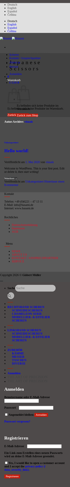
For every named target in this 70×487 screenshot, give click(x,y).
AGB (15, 231)
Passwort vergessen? (17, 421)
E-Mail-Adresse (15, 446)
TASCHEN (17, 360)
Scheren (14, 54)
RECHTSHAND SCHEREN (25, 307)
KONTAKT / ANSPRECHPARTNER (35, 258)
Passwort (11, 407)
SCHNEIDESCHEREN (25, 310)
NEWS (16, 251)
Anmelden (41, 415)
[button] (8, 76)
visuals (28, 121)
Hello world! (16, 150)
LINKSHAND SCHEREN (24, 330)
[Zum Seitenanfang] (1, 281)
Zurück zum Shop (27, 115)
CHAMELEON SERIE (24, 313)
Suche (11, 288)
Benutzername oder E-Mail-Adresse (28, 397)
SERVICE (18, 261)
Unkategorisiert (11, 142)
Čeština (11, 14)
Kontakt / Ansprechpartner (25, 58)
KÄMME (15, 353)
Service (13, 66)
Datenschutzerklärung (25, 224)
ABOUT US (19, 254)
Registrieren (12, 476)
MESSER (15, 356)
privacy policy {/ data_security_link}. (25, 468)
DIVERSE (16, 363)
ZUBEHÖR (15, 350)
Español (12, 11)
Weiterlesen (10, 178)
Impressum (18, 228)
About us (14, 62)
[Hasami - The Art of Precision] (12, 38)
